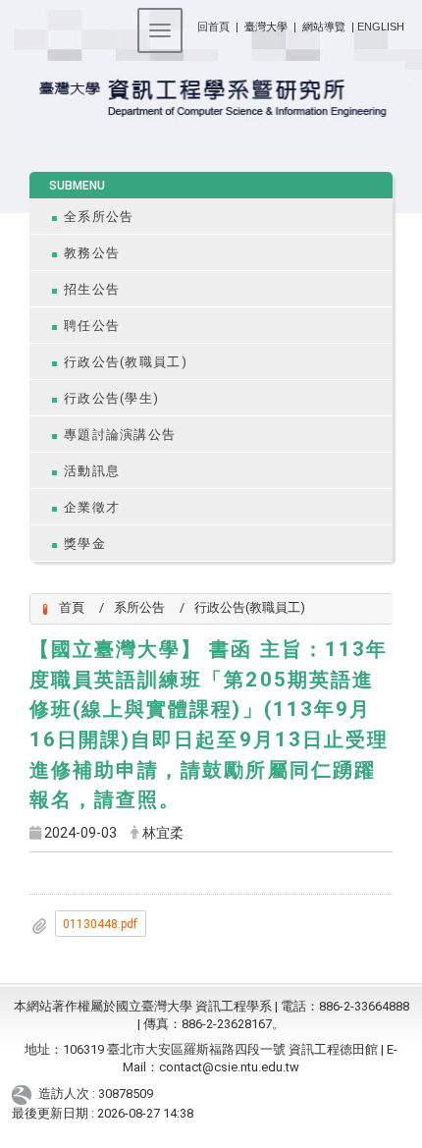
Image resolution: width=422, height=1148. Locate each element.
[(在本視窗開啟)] (210, 99)
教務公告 (92, 253)
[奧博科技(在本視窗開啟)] (25, 1093)
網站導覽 (323, 26)
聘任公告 (92, 325)
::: (189, 23)
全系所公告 (98, 216)
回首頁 (213, 26)
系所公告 (139, 607)
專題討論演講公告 (120, 434)
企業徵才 (92, 507)
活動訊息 (92, 471)
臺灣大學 (267, 26)
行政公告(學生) (111, 398)
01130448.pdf (100, 924)
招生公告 (92, 289)
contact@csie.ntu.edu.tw (229, 1067)
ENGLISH (380, 26)
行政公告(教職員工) (125, 362)
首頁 (71, 607)
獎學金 (85, 543)
